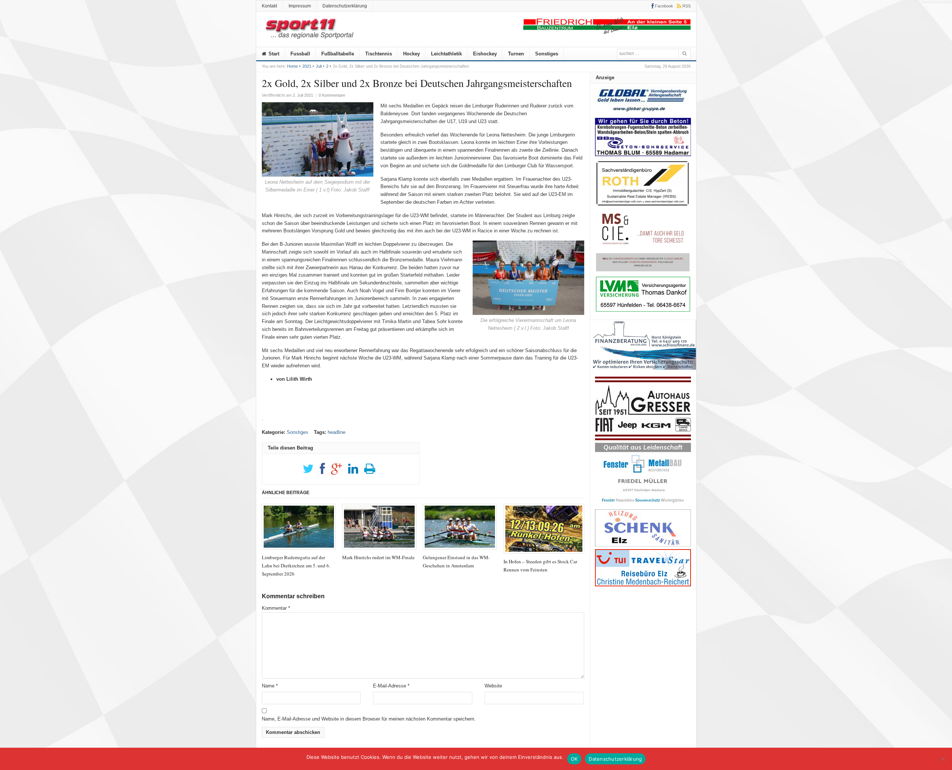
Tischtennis (378, 54)
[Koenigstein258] (643, 372)
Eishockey (485, 54)
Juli (319, 66)
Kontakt (269, 6)
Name (270, 686)
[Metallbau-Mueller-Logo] (643, 505)
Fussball (300, 54)
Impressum (300, 6)
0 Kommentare (332, 95)
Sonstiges (546, 54)
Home (292, 66)
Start (273, 54)
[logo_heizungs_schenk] (643, 545)
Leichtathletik (446, 54)
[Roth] (643, 207)
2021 (306, 66)
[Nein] (942, 759)
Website (493, 686)
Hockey (411, 54)
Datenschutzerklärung (344, 6)
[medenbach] (643, 584)
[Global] (643, 114)
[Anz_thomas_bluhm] (643, 154)
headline (336, 432)
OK (574, 759)
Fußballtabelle (337, 54)
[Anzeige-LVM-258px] (643, 311)
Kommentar (276, 608)
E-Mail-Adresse (391, 686)
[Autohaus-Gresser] (643, 438)
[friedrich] (607, 32)
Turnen (516, 54)
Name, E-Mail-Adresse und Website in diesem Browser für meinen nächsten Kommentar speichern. (369, 719)
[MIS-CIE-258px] (643, 271)
